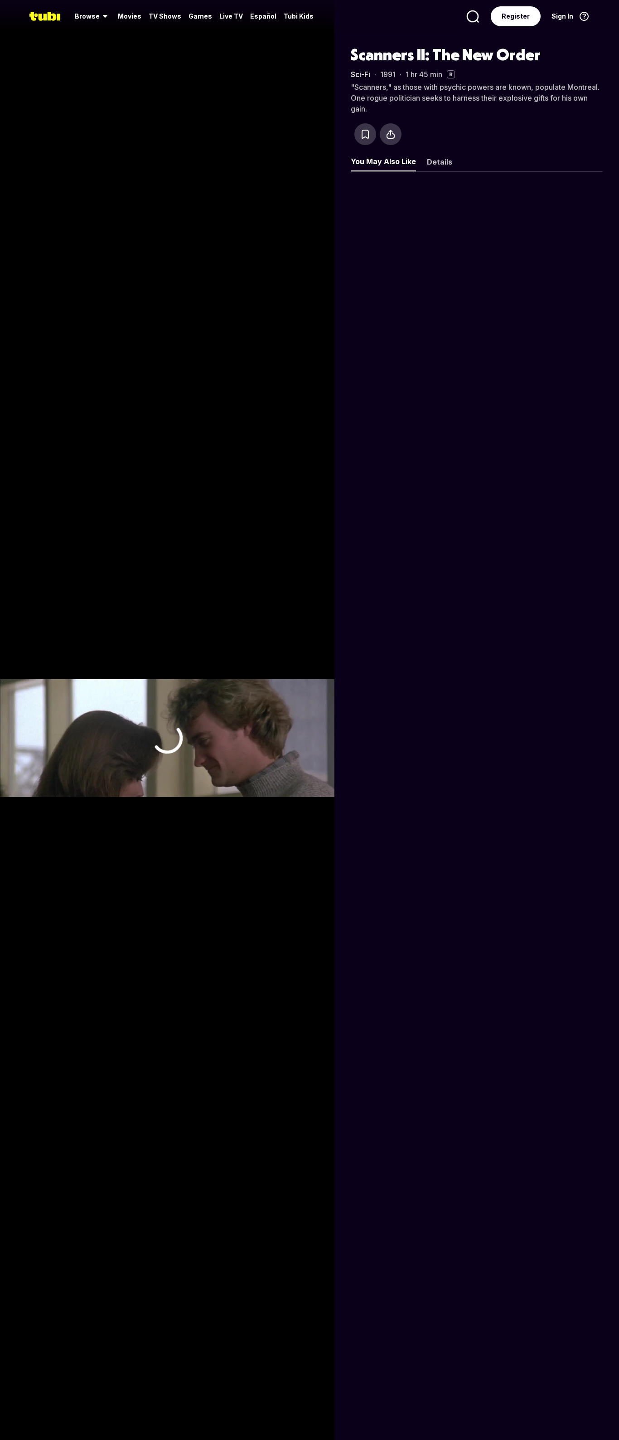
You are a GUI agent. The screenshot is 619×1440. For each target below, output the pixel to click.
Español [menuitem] (263, 16)
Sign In (562, 16)
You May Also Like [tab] (383, 161)
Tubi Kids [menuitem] (299, 16)
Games (200, 16)
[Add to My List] (365, 134)
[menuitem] (92, 16)
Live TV (231, 16)
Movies (129, 16)
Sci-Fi (360, 74)
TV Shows (165, 16)
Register (516, 16)
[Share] (390, 134)
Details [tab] (439, 161)
